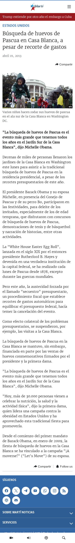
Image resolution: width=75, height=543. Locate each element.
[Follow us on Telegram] (26, 491)
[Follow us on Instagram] (54, 491)
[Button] (63, 64)
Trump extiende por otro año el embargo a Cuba (37, 17)
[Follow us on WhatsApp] (45, 491)
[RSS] (64, 491)
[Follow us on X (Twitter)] (16, 491)
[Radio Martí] (28, 538)
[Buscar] (64, 538)
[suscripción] (16, 500)
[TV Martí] (11, 538)
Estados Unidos (15, 26)
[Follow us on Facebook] (6, 491)
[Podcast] (46, 538)
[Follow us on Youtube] (35, 491)
